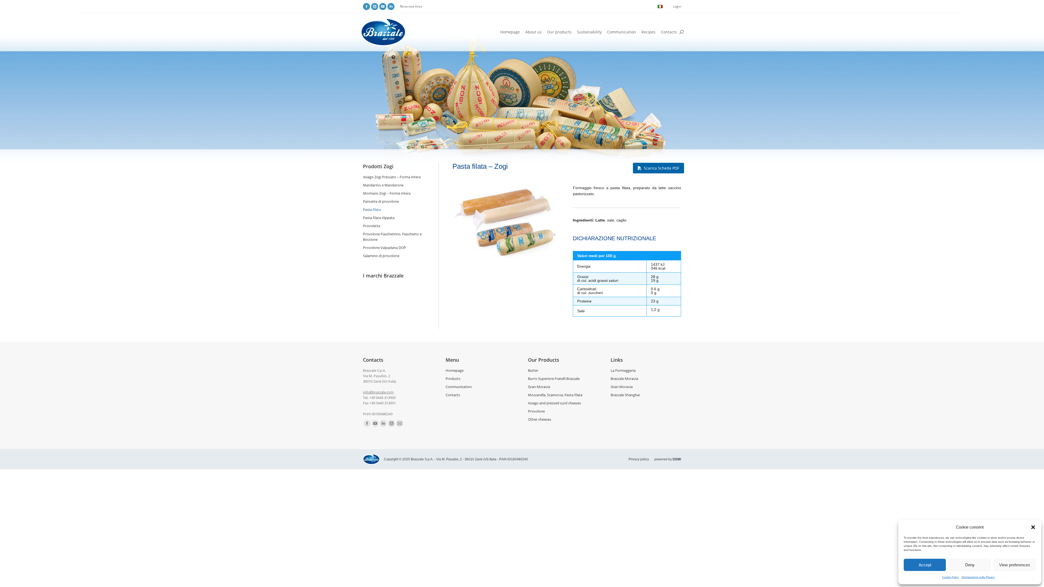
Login (677, 6)
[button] (1033, 527)
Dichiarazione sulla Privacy (978, 577)
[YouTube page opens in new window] (382, 6)
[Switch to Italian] (660, 6)
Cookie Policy (950, 577)
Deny (970, 565)
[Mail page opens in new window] (399, 423)
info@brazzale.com (378, 392)
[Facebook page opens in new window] (366, 6)
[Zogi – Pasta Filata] (506, 223)
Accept (925, 565)
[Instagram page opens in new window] (374, 6)
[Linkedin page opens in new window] (390, 6)
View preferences (1014, 565)
